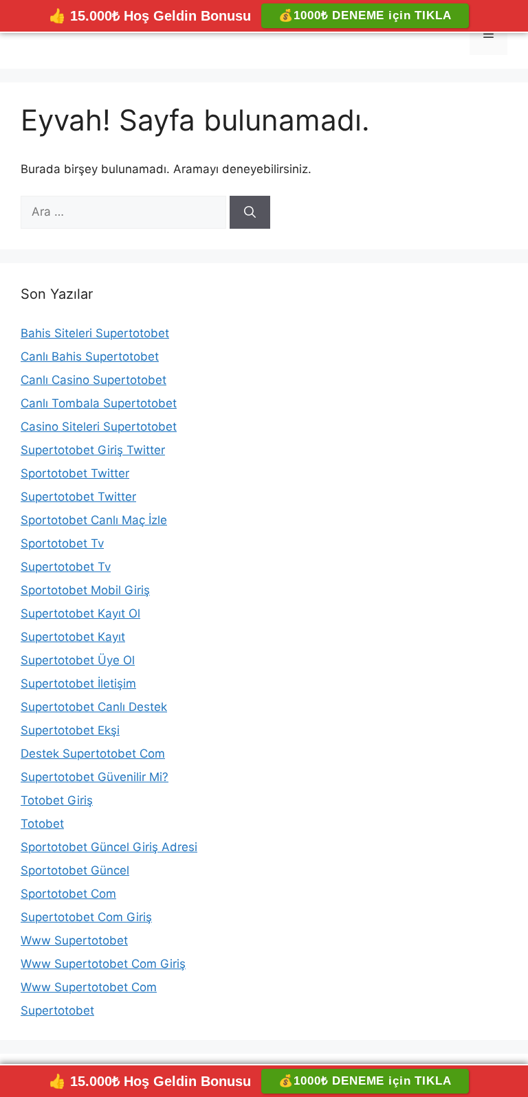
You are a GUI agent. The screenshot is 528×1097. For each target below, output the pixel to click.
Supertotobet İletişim (78, 683)
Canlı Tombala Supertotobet (99, 403)
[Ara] (250, 212)
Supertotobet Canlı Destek (94, 707)
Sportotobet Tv (62, 543)
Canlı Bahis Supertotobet (90, 356)
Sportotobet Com (68, 894)
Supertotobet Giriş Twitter (93, 450)
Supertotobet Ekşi (70, 730)
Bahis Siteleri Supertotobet (95, 333)
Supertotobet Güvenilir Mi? (94, 777)
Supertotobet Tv (66, 567)
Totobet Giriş (57, 800)
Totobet (42, 823)
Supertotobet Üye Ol (78, 660)
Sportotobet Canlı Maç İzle (94, 520)
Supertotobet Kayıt (73, 637)
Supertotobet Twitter (78, 497)
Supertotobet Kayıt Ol (80, 613)
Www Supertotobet (74, 940)
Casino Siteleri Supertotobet (99, 426)
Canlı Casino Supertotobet (93, 380)
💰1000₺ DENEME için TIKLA (364, 15)
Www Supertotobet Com (89, 987)
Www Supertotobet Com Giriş (103, 964)
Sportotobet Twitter (75, 473)
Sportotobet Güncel (75, 870)
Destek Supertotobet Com (93, 753)
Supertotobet (57, 1010)
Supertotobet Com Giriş (86, 917)
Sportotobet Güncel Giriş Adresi (109, 847)
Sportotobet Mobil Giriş (85, 590)
